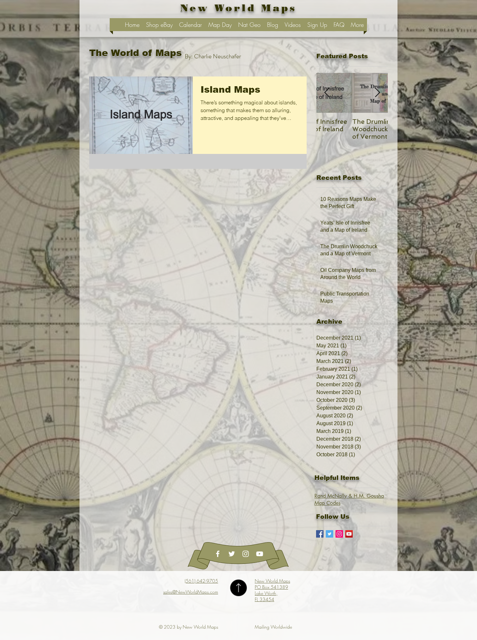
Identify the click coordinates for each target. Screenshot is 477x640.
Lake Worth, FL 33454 (266, 596)
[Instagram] (339, 534)
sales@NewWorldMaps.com (190, 592)
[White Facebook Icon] (218, 554)
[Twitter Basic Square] (329, 534)
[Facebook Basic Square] (320, 534)
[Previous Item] (327, 93)
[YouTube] (349, 534)
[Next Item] (377, 93)
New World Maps (272, 581)
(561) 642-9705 (201, 581)
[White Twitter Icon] (231, 554)
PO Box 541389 (271, 587)
